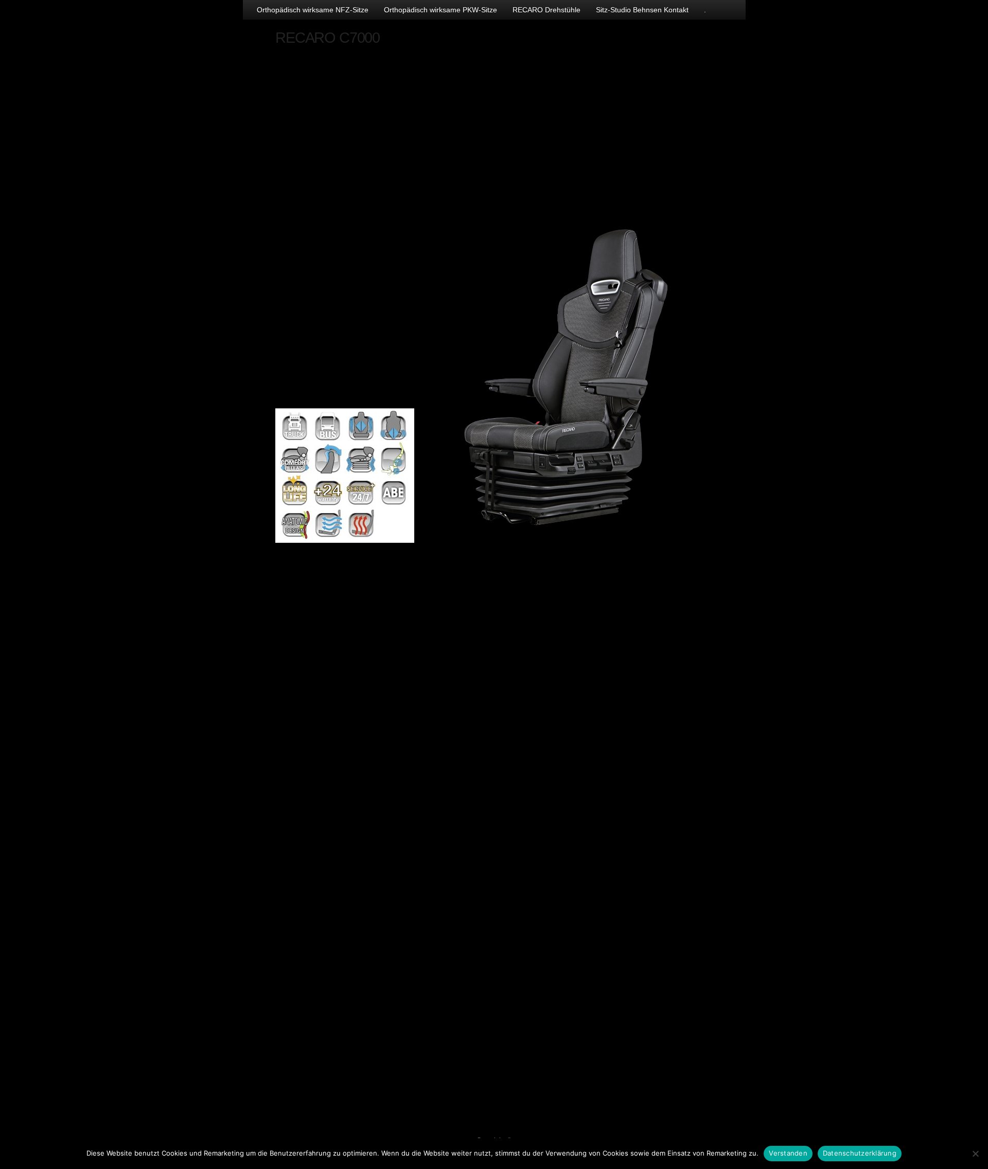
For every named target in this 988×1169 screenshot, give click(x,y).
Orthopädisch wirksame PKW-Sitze (440, 10)
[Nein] (975, 1153)
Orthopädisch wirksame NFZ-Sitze (312, 10)
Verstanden (788, 1153)
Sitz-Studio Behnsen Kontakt (642, 10)
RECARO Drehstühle (546, 10)
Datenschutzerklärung (859, 1153)
